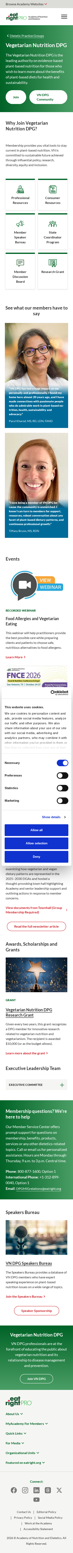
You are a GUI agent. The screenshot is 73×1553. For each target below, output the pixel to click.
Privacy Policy (23, 1517)
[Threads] (48, 1490)
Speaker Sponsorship (36, 1311)
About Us (12, 1414)
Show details (51, 817)
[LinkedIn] (36, 1490)
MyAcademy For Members (25, 1423)
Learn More (14, 657)
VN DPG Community (45, 97)
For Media (13, 1443)
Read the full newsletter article (36, 926)
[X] (59, 1490)
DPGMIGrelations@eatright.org (38, 1188)
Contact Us (24, 1512)
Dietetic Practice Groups (27, 36)
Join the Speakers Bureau (24, 1296)
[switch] (62, 775)
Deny (36, 856)
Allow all (36, 830)
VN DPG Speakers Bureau (29, 1263)
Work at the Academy (38, 1523)
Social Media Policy (50, 1517)
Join (16, 97)
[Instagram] (25, 1490)
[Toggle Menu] (64, 16)
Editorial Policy (46, 1512)
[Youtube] (36, 1500)
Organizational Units (20, 1453)
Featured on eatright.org (23, 1462)
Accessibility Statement (38, 1529)
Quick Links (14, 1433)
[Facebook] (14, 1490)
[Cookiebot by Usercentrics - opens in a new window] (51, 692)
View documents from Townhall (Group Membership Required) (34, 910)
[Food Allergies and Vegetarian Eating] (36, 602)
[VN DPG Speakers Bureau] (36, 1253)
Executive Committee (26, 1084)
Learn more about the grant (25, 1053)
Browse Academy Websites (25, 4)
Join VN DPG (36, 1379)
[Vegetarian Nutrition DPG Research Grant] (36, 991)
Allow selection (36, 843)
